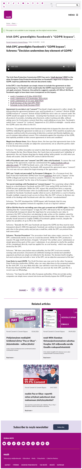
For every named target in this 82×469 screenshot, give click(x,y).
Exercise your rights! (29, 465)
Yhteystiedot (41, 458)
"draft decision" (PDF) (59, 77)
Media (33, 458)
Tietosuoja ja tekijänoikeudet (12, 458)
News (14, 23)
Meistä (52, 465)
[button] (33, 289)
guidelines (48, 175)
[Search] (77, 5)
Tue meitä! (43, 465)
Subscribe (60, 427)
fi (51, 4)
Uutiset (7, 465)
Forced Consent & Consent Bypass (17, 42)
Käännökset (26, 458)
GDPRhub (60, 465)
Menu (71, 15)
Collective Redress (52, 458)
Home (8, 23)
